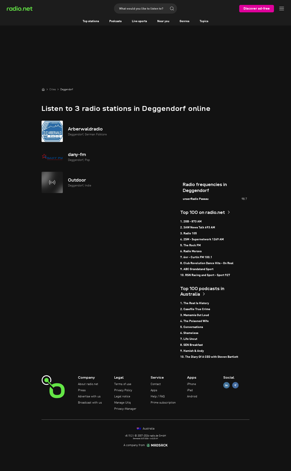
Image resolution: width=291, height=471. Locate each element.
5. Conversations (191, 327)
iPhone (191, 384)
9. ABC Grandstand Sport (196, 269)
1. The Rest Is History (194, 303)
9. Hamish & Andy (192, 350)
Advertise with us (89, 396)
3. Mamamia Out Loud (194, 315)
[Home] (43, 89)
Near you (163, 21)
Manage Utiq (122, 402)
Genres (184, 21)
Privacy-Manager (125, 408)
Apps (154, 390)
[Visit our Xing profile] (235, 385)
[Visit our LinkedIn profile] (226, 385)
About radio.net (88, 384)
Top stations (91, 21)
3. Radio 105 (188, 233)
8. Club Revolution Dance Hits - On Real (206, 263)
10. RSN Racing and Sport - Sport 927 (205, 275)
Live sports (139, 21)
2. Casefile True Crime (195, 309)
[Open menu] (281, 8)
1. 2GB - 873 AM (191, 221)
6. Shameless (189, 333)
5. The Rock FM (190, 245)
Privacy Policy (123, 390)
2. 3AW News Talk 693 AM (197, 227)
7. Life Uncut (188, 339)
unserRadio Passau (196, 199)
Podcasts (115, 21)
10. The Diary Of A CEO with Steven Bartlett (209, 356)
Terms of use (122, 384)
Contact (156, 384)
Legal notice (122, 396)
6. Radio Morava (191, 251)
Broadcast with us (90, 402)
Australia (148, 428)
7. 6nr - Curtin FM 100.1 (196, 257)
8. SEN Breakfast (191, 345)
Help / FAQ (158, 396)
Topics (204, 21)
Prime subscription (163, 402)
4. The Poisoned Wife (194, 321)
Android (192, 396)
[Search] (171, 8)
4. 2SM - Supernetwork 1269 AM (202, 239)
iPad (190, 390)
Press (82, 390)
